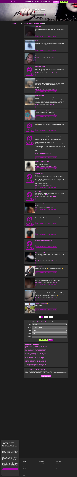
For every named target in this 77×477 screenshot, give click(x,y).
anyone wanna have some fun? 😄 (41, 303)
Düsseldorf (24, 470)
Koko (56, 468)
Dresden (24, 475)
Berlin (24, 463)
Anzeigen (29, 321)
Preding (56, 89)
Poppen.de (57, 463)
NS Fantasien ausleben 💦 (40, 95)
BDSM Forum (41, 461)
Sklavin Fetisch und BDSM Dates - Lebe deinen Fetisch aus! (36, 356)
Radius (30, 330)
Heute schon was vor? (39, 203)
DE (50, 1)
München (24, 466)
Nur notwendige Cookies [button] (10, 471)
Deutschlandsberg (58, 47)
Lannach (57, 34)
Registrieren (64, 1)
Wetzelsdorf (54, 196)
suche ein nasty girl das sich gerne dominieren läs (44, 278)
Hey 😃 (36, 228)
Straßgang (54, 127)
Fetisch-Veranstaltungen (48, 373)
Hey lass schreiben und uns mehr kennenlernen (44, 240)
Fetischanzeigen (41, 463)
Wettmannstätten (55, 72)
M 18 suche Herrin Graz (39, 122)
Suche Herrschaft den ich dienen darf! (42, 135)
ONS (36, 207)
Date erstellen (43, 339)
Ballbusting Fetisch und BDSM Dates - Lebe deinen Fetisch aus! (36, 353)
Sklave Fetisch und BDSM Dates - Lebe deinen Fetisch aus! (35, 347)
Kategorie (29, 333)
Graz (53, 231)
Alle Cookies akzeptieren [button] (10, 469)
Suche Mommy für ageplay (40, 66)
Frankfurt (24, 468)
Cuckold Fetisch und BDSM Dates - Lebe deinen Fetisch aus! (36, 346)
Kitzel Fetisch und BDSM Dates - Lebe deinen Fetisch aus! (35, 365)
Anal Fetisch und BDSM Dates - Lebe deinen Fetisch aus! (35, 360)
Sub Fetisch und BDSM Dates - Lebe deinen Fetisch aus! (35, 357)
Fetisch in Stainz (13, 23)
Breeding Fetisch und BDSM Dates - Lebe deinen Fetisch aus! (36, 351)
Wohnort (29, 327)
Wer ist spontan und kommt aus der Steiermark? (44, 291)
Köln (23, 473)
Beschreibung (28, 336)
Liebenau (51, 207)
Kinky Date (37, 72)
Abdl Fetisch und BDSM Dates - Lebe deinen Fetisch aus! (35, 361)
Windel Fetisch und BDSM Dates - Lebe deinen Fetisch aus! (35, 350)
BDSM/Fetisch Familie (39, 34)
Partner (57, 461)
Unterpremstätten (55, 114)
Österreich (54, 34)
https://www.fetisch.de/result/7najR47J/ (43, 153)
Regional (24, 461)
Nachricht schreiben (41, 36)
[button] (10, 474)
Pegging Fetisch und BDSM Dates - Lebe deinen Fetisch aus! (36, 354)
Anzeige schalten (52, 36)
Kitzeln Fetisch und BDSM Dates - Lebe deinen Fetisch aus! (36, 362)
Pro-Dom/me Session (38, 185)
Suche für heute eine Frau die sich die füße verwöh (45, 54)
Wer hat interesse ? (39, 266)
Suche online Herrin (39, 173)
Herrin (36, 40)
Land (30, 324)
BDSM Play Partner (38, 47)
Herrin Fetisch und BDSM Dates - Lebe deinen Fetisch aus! (35, 364)
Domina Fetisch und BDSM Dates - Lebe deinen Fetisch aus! (36, 358)
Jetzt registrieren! (46, 376)
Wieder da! (56, 1)
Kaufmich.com (58, 466)
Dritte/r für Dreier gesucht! (40, 78)
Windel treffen (38, 26)
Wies (51, 185)
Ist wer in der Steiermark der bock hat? (42, 110)
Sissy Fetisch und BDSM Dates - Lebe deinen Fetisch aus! (35, 349)
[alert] (10, 458)
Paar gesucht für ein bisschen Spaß (42, 161)
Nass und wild (38, 191)
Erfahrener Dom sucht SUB (40, 252)
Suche (50, 339)
